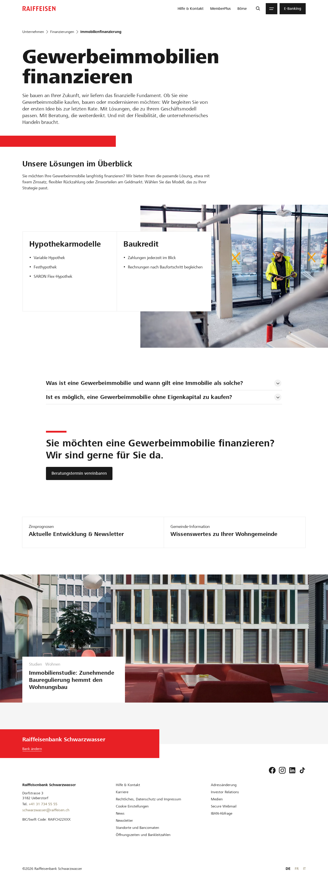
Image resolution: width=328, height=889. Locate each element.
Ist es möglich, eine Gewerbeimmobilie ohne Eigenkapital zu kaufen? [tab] (139, 397)
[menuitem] (190, 8)
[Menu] (271, 8)
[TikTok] (302, 770)
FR (297, 869)
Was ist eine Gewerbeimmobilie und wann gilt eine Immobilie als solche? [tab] (144, 383)
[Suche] (257, 8)
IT (304, 869)
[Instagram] (282, 770)
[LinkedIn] (292, 770)
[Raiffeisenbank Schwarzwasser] (39, 8)
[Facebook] (272, 770)
